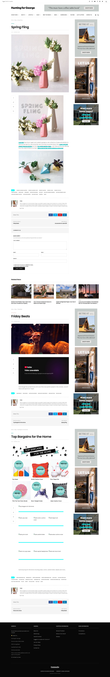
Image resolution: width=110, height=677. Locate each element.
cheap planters (14, 192)
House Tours (14, 14)
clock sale (54, 577)
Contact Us (89, 14)
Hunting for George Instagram (47, 671)
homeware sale (37, 579)
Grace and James (17, 610)
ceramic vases (50, 190)
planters (41, 194)
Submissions (63, 14)
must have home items (15, 581)
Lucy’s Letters (80, 14)
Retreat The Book (60, 631)
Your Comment (16, 240)
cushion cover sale (62, 577)
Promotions (81, 631)
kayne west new (52, 393)
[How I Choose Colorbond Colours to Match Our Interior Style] (44, 291)
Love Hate (21, 142)
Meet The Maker (47, 14)
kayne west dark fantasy (43, 393)
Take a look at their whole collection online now (50, 148)
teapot (26, 581)
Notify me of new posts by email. (21, 266)
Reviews (58, 636)
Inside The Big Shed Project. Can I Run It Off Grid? (66, 302)
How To (23, 14)
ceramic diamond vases (33, 190)
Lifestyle (30, 14)
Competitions (82, 633)
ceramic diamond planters (22, 190)
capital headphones (36, 577)
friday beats (25, 393)
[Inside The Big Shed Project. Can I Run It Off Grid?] (66, 291)
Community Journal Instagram (62, 671)
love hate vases (35, 194)
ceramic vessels (57, 190)
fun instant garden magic (44, 146)
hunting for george (34, 192)
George (12, 23)
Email (42, 252)
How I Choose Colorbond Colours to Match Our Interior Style (42, 302)
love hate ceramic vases (61, 192)
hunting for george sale (55, 579)
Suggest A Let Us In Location (7, 1)
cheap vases (20, 192)
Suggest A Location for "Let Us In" (42, 639)
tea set (22, 581)
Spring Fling (64, 422)
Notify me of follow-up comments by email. (23, 265)
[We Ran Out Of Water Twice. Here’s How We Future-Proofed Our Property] (21, 291)
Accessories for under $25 (61, 223)
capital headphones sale (46, 577)
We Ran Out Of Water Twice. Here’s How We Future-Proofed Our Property (21, 302)
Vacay (37, 14)
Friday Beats (16, 223)
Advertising (36, 633)
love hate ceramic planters (49, 192)
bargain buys (28, 577)
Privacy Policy (37, 645)
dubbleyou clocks (29, 579)
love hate (41, 192)
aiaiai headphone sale (21, 577)
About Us (36, 631)
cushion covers (14, 579)
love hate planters (27, 194)
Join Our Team (37, 642)
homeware (26, 192)
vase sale (37, 581)
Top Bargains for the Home (19, 422)
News (55, 14)
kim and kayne (58, 393)
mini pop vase (63, 579)
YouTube (72, 14)
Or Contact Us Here (16, 657)
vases (45, 194)
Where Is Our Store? (61, 633)
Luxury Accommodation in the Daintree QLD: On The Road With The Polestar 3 (88, 302)
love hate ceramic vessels (16, 194)
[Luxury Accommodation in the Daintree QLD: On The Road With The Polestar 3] (89, 291)
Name (14, 252)
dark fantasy (19, 393)
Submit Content (37, 636)
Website (15, 258)
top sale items (31, 581)
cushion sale (21, 579)
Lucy (12, 32)
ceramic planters (42, 190)
